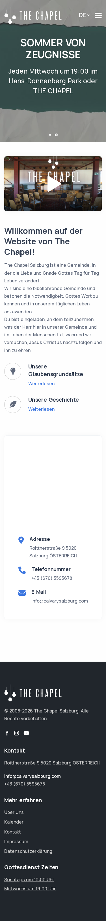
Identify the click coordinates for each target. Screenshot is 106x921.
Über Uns (14, 812)
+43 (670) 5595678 (51, 578)
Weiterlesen (41, 383)
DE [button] (82, 15)
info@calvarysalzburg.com (59, 601)
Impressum (16, 841)
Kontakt (12, 832)
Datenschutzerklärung (28, 851)
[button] (50, 135)
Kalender (13, 822)
